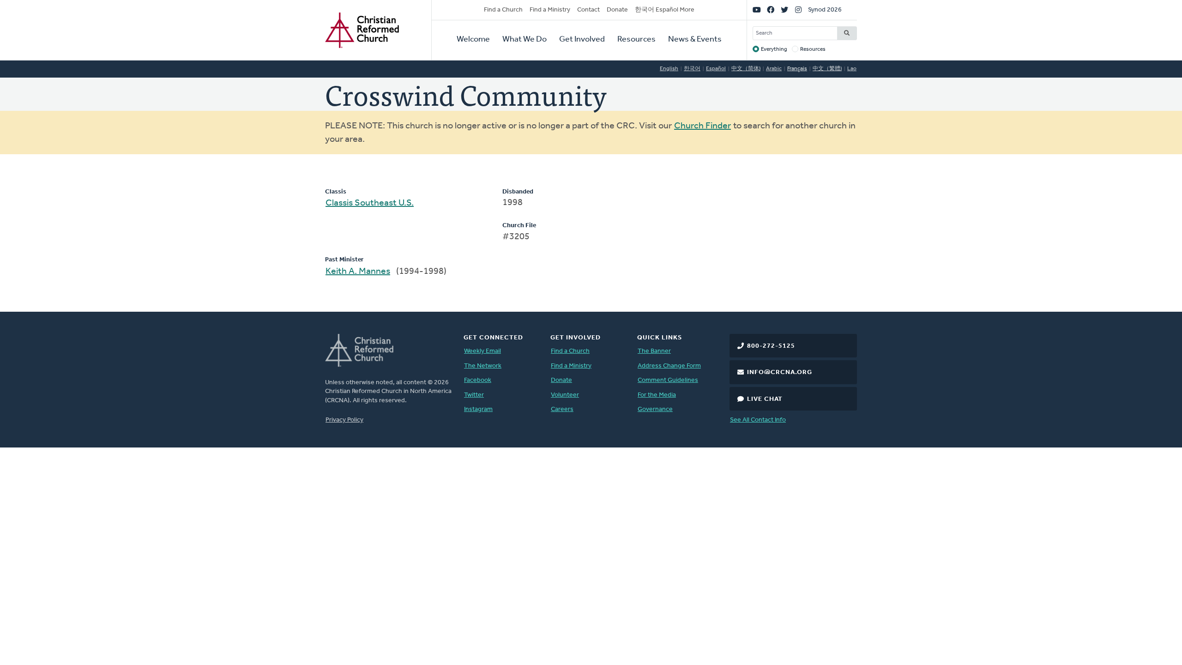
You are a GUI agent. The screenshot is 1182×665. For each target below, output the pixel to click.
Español (716, 69)
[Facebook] (770, 10)
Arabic (774, 69)
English (669, 69)
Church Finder (702, 126)
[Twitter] (784, 10)
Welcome (473, 40)
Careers (562, 409)
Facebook (477, 380)
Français (797, 69)
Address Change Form (669, 366)
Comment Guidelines (668, 380)
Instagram (478, 409)
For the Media (657, 395)
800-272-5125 (771, 346)
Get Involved (582, 40)
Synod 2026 (825, 9)
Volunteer (565, 395)
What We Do (524, 40)
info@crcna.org (779, 372)
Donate (617, 9)
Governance (655, 409)
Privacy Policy (344, 420)
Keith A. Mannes (358, 271)
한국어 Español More (664, 9)
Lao (851, 69)
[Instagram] (798, 10)
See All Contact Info (758, 420)
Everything (774, 49)
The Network (482, 366)
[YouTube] (757, 10)
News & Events (695, 40)
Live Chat (765, 399)
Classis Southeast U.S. (370, 203)
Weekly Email (482, 351)
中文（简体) (745, 69)
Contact (588, 9)
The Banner (654, 351)
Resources (636, 40)
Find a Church (503, 9)
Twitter (474, 395)
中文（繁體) (827, 69)
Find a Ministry (550, 9)
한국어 (692, 69)
